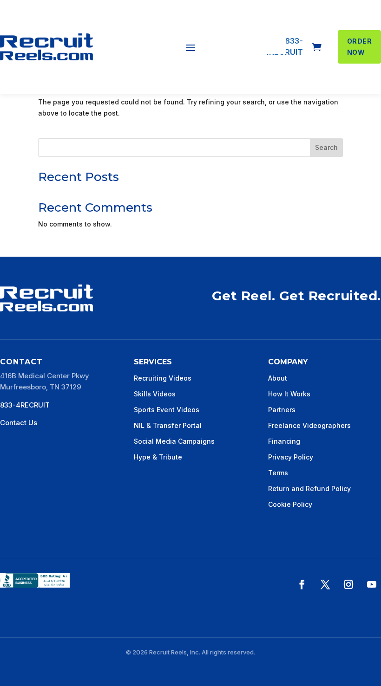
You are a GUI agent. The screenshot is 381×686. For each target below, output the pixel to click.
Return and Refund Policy (309, 488)
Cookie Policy (290, 504)
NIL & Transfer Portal (168, 425)
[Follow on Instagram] (348, 584)
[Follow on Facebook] (302, 584)
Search (326, 147)
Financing (284, 441)
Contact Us (18, 422)
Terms (278, 473)
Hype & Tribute (158, 457)
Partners (282, 410)
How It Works (289, 394)
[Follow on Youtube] (371, 584)
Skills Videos (155, 394)
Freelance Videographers (309, 425)
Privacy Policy (290, 457)
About (277, 378)
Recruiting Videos (162, 378)
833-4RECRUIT (25, 405)
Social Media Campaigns (174, 441)
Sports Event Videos (166, 410)
